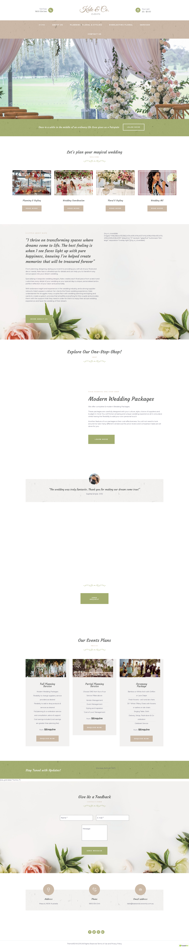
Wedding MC (157, 200)
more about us (39, 319)
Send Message (94, 851)
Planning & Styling (32, 200)
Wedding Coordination (73, 200)
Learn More (133, 127)
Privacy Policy (116, 944)
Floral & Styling (115, 200)
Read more (32, 208)
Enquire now (47, 738)
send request (94, 598)
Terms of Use (102, 944)
